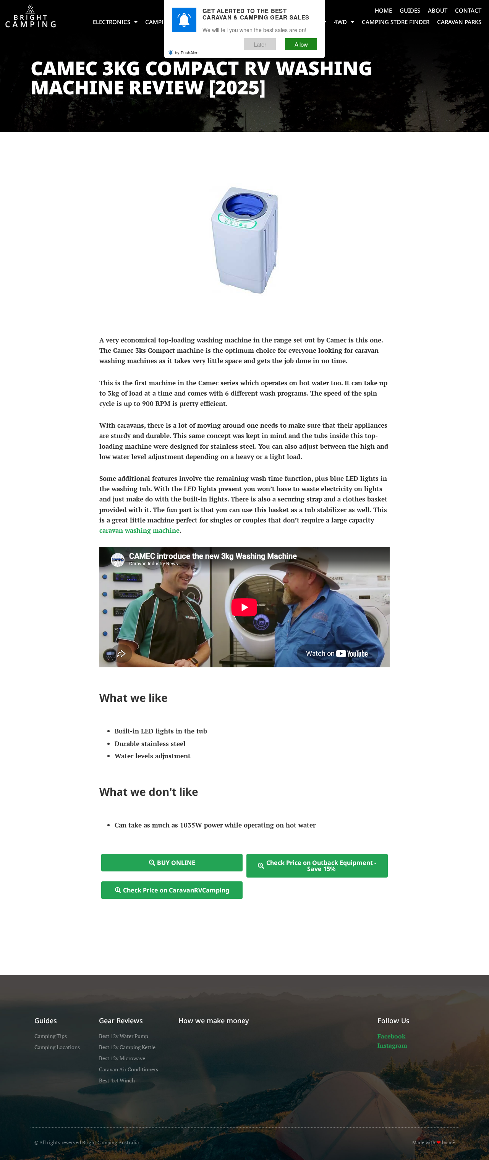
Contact (468, 10)
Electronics (111, 22)
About (437, 10)
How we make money (213, 1020)
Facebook (391, 1036)
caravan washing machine (139, 530)
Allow (301, 45)
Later (260, 45)
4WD (340, 22)
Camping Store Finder (395, 22)
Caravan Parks (459, 22)
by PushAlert (187, 53)
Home (383, 10)
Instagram (392, 1045)
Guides (410, 10)
